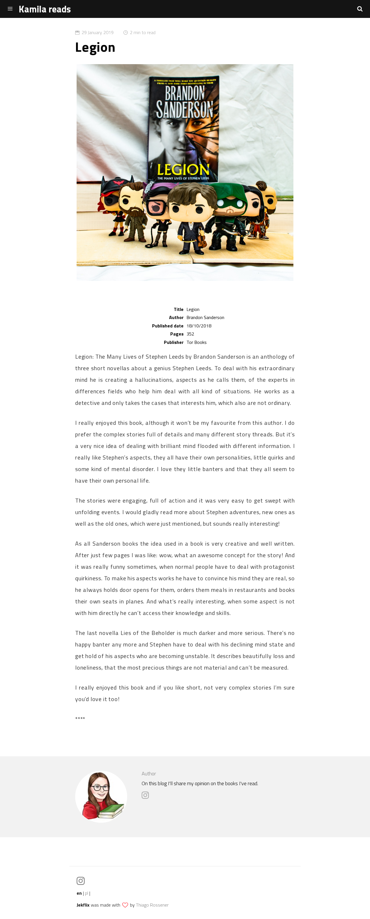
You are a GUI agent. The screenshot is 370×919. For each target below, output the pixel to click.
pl (86, 893)
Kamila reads (45, 9)
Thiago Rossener (152, 904)
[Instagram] (147, 797)
